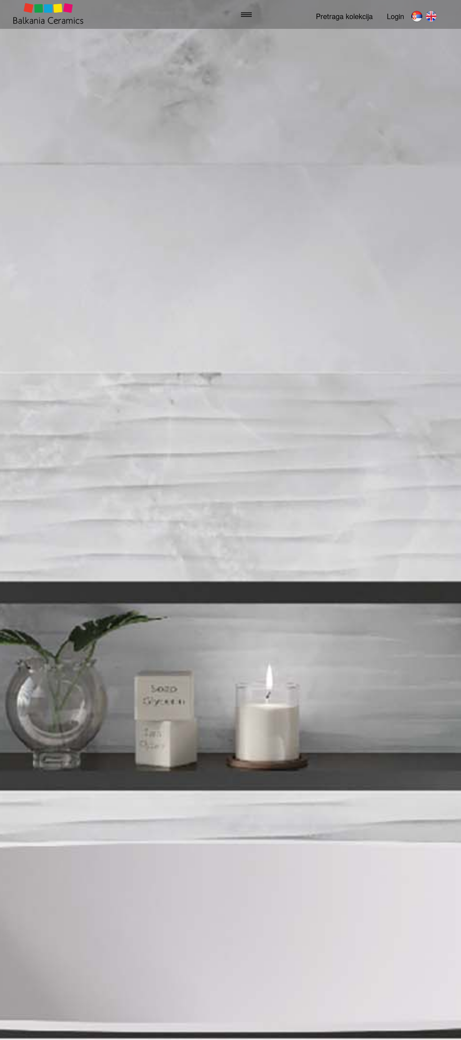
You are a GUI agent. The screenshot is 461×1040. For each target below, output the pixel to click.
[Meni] (246, 14)
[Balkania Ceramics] (48, 14)
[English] (431, 16)
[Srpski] (416, 16)
